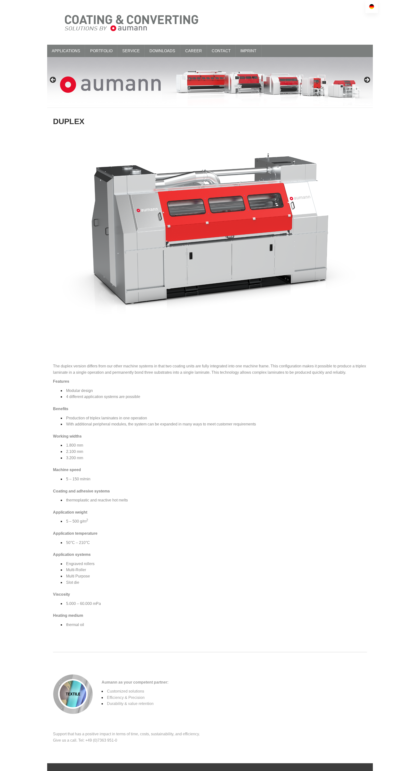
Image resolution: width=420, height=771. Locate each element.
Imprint (248, 51)
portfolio (101, 51)
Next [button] (366, 80)
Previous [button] (53, 80)
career (193, 51)
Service (131, 51)
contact (221, 51)
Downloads (162, 51)
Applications (66, 51)
